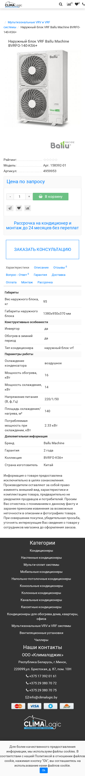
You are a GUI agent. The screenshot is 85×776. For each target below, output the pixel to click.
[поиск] (82, 4)
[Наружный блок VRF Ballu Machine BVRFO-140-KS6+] (42, 88)
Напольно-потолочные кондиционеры (41, 579)
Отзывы (60, 267)
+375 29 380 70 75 (43, 690)
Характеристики (17, 267)
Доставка (58, 275)
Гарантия (40, 275)
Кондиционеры (41, 550)
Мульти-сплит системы (41, 564)
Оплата (11, 282)
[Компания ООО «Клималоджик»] (42, 722)
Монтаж (27, 282)
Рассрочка (45, 282)
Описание (41, 267)
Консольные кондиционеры (41, 586)
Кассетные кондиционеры (41, 607)
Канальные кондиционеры (41, 600)
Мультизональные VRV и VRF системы (41, 626)
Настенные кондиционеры (41, 557)
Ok (43, 770)
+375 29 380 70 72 (43, 683)
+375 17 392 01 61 (43, 676)
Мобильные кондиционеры (41, 572)
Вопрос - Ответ (17, 275)
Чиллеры (41, 640)
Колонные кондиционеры (41, 593)
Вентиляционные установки (41, 633)
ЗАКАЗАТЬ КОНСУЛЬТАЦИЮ (42, 249)
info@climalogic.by (43, 697)
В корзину (54, 196)
